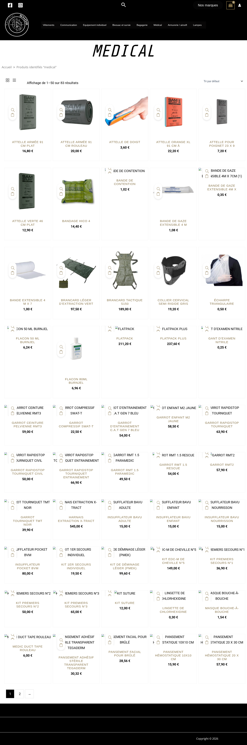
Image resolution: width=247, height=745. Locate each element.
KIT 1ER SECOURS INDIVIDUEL (76, 566)
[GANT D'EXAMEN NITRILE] (206, 326)
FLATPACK (124, 338)
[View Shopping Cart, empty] (230, 5)
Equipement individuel (94, 25)
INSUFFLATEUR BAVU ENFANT (173, 519)
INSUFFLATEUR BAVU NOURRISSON (222, 519)
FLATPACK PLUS (173, 338)
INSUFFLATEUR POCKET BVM (27, 566)
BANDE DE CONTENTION (125, 182)
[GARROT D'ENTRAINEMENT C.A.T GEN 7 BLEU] (109, 408)
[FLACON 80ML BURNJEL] (76, 349)
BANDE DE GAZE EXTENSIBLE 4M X (221, 187)
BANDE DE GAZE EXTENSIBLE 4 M (173, 222)
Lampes (197, 25)
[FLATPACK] (124, 329)
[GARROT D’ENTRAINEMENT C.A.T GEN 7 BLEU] (124, 410)
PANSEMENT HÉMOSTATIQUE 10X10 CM (173, 655)
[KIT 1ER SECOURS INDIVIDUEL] (76, 552)
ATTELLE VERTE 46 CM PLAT (27, 222)
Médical (158, 25)
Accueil (7, 67)
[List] (14, 80)
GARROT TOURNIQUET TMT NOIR (27, 521)
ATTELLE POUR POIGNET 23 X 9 (222, 143)
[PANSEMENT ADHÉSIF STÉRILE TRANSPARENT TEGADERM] (76, 642)
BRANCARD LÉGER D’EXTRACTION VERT (76, 302)
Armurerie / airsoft (177, 25)
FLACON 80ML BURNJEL (76, 381)
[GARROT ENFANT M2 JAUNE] (173, 408)
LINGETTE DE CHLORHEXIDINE (173, 610)
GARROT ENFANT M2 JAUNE (173, 419)
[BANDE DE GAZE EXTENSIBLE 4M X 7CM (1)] (222, 173)
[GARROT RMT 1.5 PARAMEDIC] (124, 458)
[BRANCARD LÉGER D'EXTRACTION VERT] (61, 267)
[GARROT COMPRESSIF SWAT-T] (76, 410)
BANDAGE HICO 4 (76, 221)
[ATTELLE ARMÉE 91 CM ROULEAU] (76, 112)
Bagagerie (142, 25)
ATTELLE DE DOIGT (124, 142)
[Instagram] (20, 5)
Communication (68, 25)
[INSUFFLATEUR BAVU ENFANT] (173, 505)
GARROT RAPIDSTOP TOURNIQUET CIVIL (28, 471)
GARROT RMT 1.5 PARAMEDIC (125, 471)
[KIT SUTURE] (124, 593)
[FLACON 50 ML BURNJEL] (27, 329)
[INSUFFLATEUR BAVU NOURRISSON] (222, 505)
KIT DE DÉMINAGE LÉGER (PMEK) (124, 566)
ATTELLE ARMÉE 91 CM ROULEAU (76, 143)
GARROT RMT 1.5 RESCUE (173, 466)
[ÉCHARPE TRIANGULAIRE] (222, 270)
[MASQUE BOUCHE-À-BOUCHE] (222, 596)
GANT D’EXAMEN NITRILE (221, 340)
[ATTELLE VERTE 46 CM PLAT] (27, 191)
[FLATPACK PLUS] (173, 329)
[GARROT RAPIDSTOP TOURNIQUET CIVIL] (27, 458)
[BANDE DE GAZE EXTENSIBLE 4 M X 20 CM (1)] (173, 191)
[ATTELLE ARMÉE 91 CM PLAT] (27, 112)
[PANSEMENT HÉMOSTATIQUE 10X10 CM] (173, 639)
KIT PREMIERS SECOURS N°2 (27, 604)
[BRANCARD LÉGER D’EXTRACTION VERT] (76, 270)
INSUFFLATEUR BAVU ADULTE (125, 519)
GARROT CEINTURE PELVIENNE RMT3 (28, 424)
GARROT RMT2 (222, 464)
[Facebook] (10, 5)
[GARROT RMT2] (222, 455)
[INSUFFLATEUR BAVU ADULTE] (124, 505)
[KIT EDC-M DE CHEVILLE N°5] (173, 549)
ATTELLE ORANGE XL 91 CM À (173, 143)
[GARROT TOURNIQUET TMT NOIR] (27, 505)
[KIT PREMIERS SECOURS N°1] (222, 549)
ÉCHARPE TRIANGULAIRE (222, 302)
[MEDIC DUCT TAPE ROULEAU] (28, 637)
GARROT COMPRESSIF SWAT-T (76, 424)
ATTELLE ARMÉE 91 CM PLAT (27, 143)
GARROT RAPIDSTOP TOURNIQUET (222, 424)
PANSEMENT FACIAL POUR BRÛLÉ (125, 653)
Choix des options (109, 331)
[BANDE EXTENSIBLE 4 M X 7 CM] (27, 270)
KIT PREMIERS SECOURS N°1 (222, 561)
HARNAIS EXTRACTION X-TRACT (76, 519)
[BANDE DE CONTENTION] (125, 171)
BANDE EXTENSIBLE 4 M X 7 (27, 302)
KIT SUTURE (125, 603)
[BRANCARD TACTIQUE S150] (124, 270)
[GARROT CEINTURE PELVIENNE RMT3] (27, 410)
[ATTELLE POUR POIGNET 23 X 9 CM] (222, 112)
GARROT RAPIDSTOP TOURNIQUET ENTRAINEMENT (76, 473)
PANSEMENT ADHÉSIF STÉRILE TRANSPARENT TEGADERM (76, 663)
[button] (123, 5)
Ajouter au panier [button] (12, 115)
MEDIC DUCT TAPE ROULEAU (28, 648)
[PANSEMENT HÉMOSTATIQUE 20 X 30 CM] (222, 639)
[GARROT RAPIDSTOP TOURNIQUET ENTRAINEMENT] (76, 458)
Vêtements (48, 25)
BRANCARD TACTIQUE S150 (125, 302)
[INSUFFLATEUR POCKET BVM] (27, 552)
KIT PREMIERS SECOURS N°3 (76, 604)
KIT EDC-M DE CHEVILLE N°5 (173, 561)
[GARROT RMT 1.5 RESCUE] (173, 455)
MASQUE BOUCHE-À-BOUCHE (222, 610)
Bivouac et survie (121, 25)
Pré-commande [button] (61, 194)
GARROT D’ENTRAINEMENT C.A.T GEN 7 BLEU (124, 426)
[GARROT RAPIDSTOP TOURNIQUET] (222, 410)
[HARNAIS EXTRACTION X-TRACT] (76, 505)
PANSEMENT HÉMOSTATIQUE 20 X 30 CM (222, 655)
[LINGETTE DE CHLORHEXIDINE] (173, 596)
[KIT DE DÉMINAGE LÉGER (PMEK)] (124, 552)
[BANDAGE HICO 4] (76, 191)
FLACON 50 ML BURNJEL (27, 340)
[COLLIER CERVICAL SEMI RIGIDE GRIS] (173, 270)
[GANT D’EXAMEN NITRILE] (221, 329)
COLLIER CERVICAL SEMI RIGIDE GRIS (173, 302)
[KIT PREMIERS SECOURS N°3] (76, 593)
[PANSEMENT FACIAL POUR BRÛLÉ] (124, 639)
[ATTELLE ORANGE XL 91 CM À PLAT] (173, 112)
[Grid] (7, 80)
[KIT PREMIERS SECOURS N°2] (28, 593)
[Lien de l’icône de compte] (239, 5)
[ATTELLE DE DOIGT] (124, 112)
